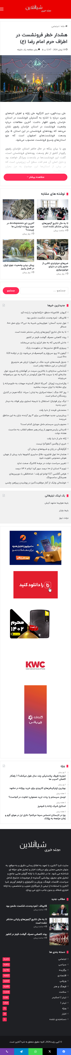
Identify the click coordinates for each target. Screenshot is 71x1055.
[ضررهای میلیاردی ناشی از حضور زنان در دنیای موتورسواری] (52, 249)
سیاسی (62, 964)
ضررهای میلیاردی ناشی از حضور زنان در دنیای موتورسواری (55, 266)
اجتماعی (55, 26)
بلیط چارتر (63, 510)
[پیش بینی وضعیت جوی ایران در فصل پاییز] (18, 250)
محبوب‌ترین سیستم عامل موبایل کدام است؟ (43, 424)
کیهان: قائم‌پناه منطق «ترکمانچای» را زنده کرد (43, 312)
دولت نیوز (63, 518)
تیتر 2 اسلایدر (59, 997)
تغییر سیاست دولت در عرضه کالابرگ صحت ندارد (41, 463)
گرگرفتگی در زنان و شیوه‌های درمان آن (47, 449)
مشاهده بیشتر (36, 177)
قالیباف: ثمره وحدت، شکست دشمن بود (46, 317)
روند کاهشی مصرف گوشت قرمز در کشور (46, 337)
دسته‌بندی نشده (57, 1019)
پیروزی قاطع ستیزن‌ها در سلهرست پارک (46, 348)
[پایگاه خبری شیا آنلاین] (35, 9)
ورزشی (63, 981)
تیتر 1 (63, 1003)
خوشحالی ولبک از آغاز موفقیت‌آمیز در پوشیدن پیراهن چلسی (35, 482)
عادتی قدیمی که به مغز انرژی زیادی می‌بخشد (43, 342)
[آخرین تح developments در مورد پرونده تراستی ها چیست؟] (18, 209)
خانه (63, 26)
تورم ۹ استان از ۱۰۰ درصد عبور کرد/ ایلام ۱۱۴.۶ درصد (40, 468)
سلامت (62, 992)
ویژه (64, 1008)
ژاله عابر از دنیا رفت (56, 438)
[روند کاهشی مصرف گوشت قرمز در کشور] (58, 939)
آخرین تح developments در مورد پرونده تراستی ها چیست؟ (20, 226)
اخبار (64, 1014)
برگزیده (62, 970)
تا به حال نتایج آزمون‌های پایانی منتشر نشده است (55, 225)
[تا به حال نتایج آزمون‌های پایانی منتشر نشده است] (52, 209)
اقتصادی (62, 975)
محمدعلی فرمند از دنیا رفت (52, 410)
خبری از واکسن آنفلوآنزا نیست (51, 443)
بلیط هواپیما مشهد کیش (56, 503)
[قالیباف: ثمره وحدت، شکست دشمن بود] (58, 909)
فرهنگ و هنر (60, 986)
